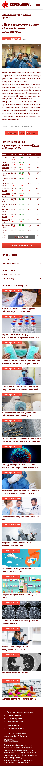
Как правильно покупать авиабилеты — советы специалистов (20, 570)
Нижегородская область (7, 174)
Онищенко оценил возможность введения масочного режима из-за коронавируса (21, 362)
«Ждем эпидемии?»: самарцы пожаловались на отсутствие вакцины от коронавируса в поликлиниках (21, 337)
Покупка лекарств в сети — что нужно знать (19, 596)
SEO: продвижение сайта (15, 728)
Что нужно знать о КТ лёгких (15, 672)
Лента (22, 133)
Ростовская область (5, 189)
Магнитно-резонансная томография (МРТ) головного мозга (21, 622)
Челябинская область (6, 210)
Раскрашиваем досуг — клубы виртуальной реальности (15, 648)
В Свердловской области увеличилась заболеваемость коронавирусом (19, 414)
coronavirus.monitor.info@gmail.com (16, 736)
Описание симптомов (14, 715)
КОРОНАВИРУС (20, 4)
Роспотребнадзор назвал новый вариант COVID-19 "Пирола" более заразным (20, 492)
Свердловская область (6, 179)
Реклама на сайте (13, 725)
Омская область (4, 231)
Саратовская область (6, 226)
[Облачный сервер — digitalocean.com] (21, 740)
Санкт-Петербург (5, 163)
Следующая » (32, 133)
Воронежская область (6, 195)
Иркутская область (5, 216)
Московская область (5, 169)
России (35, 145)
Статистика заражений (14, 718)
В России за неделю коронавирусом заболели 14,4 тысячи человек (18, 310)
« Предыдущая (11, 133)
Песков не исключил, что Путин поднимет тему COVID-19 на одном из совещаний (21, 388)
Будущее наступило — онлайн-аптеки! (19, 698)
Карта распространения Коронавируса (20, 712)
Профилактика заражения (15, 721)
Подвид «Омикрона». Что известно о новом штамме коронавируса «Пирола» (20, 466)
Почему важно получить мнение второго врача (20, 518)
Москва (4, 157)
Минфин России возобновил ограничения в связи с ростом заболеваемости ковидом (21, 440)
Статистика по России (21, 245)
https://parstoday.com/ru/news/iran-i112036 (21, 126)
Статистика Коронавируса (11, 14)
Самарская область (5, 184)
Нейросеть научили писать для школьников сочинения (16, 544)
